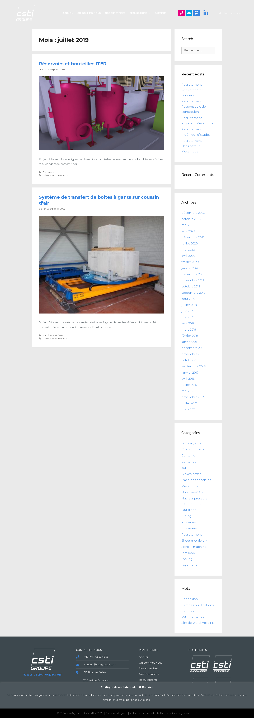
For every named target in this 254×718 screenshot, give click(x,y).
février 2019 (189, 335)
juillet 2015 (189, 385)
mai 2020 (188, 249)
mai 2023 (188, 225)
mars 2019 (188, 329)
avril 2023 (188, 231)
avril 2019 (188, 323)
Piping (186, 516)
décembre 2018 (193, 348)
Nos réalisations (149, 674)
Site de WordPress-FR (197, 622)
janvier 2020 (190, 268)
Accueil (68, 13)
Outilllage (188, 510)
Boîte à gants (191, 443)
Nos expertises (115, 13)
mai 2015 (187, 391)
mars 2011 (188, 409)
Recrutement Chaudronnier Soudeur (192, 90)
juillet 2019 (189, 305)
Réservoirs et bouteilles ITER (72, 63)
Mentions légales (116, 713)
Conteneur (48, 172)
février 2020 (190, 262)
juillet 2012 (189, 403)
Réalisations (138, 13)
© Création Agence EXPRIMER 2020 (80, 713)
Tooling (186, 559)
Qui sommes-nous (89, 13)
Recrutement (191, 534)
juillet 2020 (189, 243)
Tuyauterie (189, 565)
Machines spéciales (53, 335)
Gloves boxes (191, 474)
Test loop (188, 553)
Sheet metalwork (194, 540)
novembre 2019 (192, 280)
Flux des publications (197, 605)
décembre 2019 (192, 274)
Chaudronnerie (193, 449)
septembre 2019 (193, 292)
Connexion (189, 599)
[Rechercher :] (198, 50)
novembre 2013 (192, 397)
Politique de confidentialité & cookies (154, 713)
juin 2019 (187, 311)
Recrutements (148, 679)
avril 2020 (188, 255)
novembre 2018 (192, 354)
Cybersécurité (188, 713)
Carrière (160, 13)
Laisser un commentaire (55, 175)
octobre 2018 (190, 360)
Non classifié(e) (192, 492)
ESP (184, 467)
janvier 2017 (189, 372)
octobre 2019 (190, 286)
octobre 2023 (191, 219)
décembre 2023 (193, 212)
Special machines (194, 546)
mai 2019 (187, 317)
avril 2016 (188, 378)
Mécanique (190, 486)
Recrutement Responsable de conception (193, 106)
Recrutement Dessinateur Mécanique (191, 146)
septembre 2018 (193, 366)
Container (188, 455)
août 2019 (188, 299)
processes (189, 528)
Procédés (188, 522)
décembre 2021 (192, 237)
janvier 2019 (190, 342)
